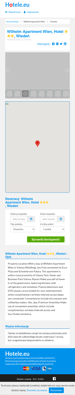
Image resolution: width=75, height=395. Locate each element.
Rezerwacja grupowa (14, 361)
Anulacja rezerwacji (31, 358)
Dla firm (51, 358)
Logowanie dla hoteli (14, 364)
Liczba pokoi (47, 223)
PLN (35, 379)
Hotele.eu (17, 353)
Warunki (44, 358)
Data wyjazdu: (47, 213)
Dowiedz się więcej (37, 390)
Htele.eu (17, 4)
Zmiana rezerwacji (13, 358)
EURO (41, 379)
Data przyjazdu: (18, 213)
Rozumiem (56, 390)
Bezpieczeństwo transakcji (44, 361)
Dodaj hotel (29, 364)
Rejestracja (14, 11)
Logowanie (32, 11)
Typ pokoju (16, 223)
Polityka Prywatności (44, 364)
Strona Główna (12, 21)
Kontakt (28, 361)
